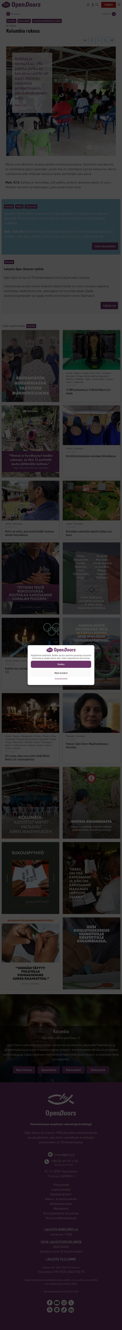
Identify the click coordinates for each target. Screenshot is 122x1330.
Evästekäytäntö (61, 678)
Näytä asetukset (61, 673)
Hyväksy (61, 664)
